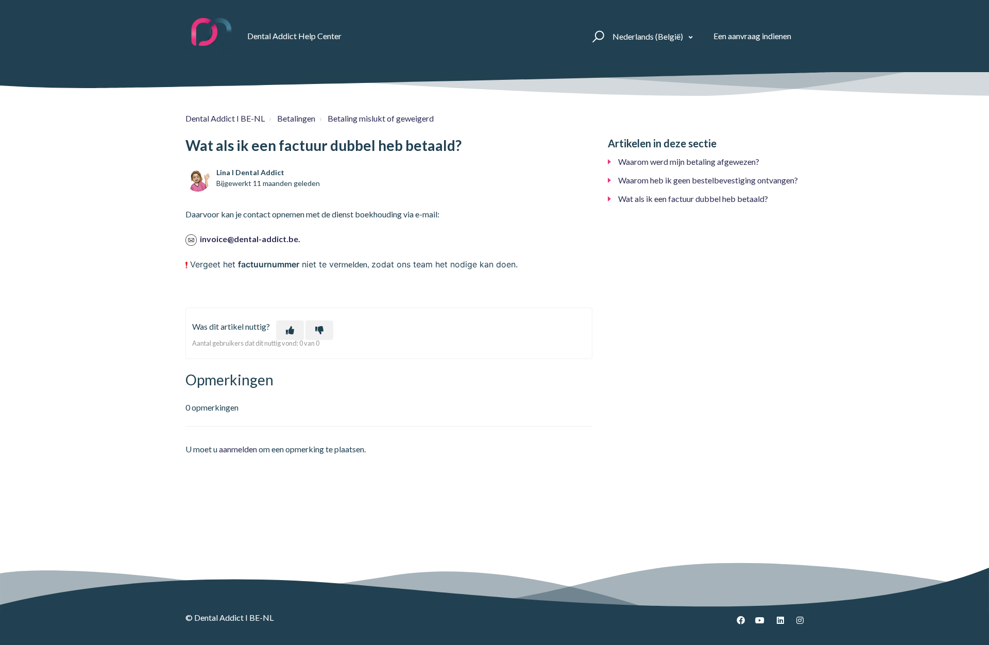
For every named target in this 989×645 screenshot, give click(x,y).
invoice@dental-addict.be (249, 239)
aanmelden (238, 449)
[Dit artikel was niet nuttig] (319, 330)
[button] (596, 36)
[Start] (211, 36)
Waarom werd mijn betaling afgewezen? (688, 161)
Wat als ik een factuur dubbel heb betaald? (693, 198)
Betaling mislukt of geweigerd (381, 118)
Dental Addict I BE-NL (225, 118)
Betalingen (296, 118)
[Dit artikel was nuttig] (290, 330)
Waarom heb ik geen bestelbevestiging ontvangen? (708, 180)
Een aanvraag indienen (752, 36)
